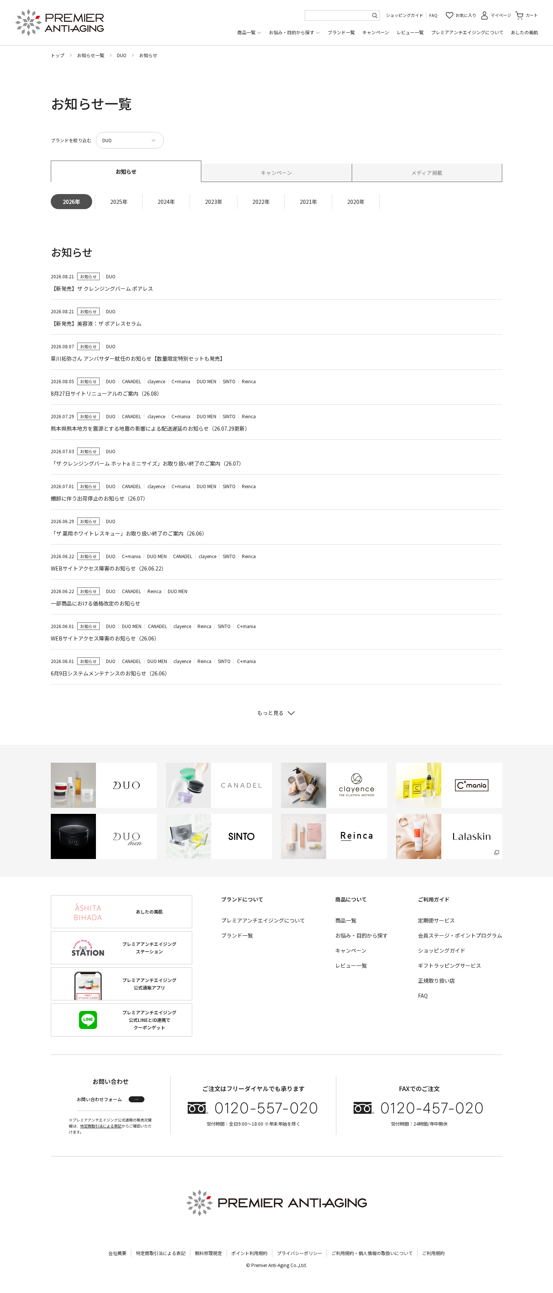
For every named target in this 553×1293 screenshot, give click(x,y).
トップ (57, 55)
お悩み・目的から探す (291, 32)
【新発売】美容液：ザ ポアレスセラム (96, 323)
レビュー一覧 (410, 32)
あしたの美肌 (524, 32)
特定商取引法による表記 (101, 1126)
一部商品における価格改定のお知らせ (95, 603)
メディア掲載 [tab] (426, 172)
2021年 (308, 201)
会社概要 (117, 1253)
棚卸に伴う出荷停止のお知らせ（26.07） (99, 498)
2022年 (261, 201)
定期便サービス (436, 920)
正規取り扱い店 (436, 980)
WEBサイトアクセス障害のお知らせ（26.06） (105, 638)
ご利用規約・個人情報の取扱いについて (372, 1253)
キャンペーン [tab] (276, 172)
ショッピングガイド (404, 15)
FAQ (433, 15)
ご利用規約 (433, 1253)
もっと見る (270, 712)
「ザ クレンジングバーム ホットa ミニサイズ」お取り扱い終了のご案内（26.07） (147, 463)
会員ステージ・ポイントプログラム (460, 935)
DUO (121, 55)
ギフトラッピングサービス (449, 965)
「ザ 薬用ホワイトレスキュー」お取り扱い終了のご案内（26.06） (129, 533)
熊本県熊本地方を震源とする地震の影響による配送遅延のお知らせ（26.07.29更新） (150, 428)
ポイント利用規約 (249, 1253)
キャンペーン (375, 32)
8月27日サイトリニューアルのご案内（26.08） (106, 393)
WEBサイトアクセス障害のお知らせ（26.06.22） (109, 568)
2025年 (119, 201)
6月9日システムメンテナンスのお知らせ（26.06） (110, 673)
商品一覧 (246, 32)
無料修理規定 (208, 1253)
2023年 (213, 201)
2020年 (356, 201)
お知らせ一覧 (90, 55)
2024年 (166, 201)
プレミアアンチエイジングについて (467, 32)
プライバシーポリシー (299, 1253)
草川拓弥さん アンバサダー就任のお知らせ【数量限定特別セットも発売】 (138, 358)
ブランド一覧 (341, 32)
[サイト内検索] (374, 15)
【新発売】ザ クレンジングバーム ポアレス (102, 288)
